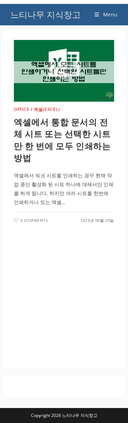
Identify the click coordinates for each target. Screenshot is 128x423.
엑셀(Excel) (47, 109)
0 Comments (34, 220)
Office (22, 109)
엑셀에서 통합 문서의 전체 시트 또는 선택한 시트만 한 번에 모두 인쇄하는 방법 (62, 140)
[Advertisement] (64, 290)
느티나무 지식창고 (45, 14)
